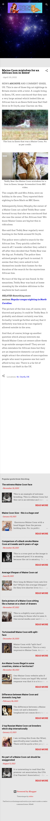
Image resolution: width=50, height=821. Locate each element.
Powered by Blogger (27, 791)
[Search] (46, 5)
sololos (31, 796)
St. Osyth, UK (23, 377)
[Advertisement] (25, 40)
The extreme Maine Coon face (17, 484)
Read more (41, 505)
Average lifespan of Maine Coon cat (20, 572)
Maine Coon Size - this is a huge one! (20, 513)
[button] (46, 71)
